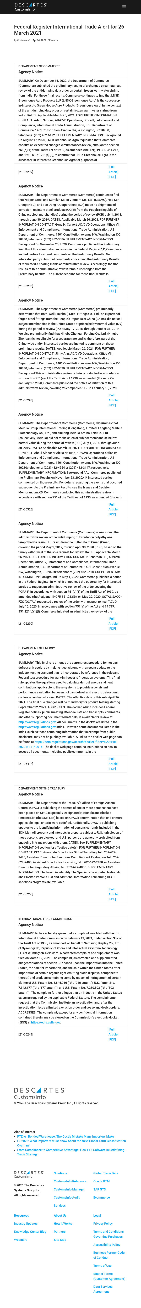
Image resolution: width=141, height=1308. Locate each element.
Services (60, 1205)
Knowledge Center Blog (30, 1231)
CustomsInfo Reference (70, 1181)
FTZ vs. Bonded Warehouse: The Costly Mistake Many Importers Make (65, 1136)
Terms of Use (102, 1265)
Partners (60, 1231)
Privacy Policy (103, 1223)
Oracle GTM (101, 1181)
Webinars (20, 1240)
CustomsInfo (24, 40)
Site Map (60, 1240)
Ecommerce (101, 1197)
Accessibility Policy (106, 1244)
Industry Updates (25, 1223)
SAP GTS (99, 1189)
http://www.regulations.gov (37, 722)
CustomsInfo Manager (69, 1189)
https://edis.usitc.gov (45, 1022)
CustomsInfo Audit (67, 1197)
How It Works (63, 1223)
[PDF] (112, 177)
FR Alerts (53, 40)
